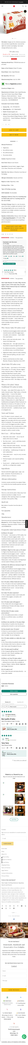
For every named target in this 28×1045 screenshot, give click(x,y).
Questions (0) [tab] (20, 702)
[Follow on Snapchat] (2, 908)
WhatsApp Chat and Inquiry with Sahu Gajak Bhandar (14, 228)
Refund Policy (5, 862)
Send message (14, 990)
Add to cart (14, 130)
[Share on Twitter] (7, 234)
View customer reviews (9, 263)
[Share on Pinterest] (10, 234)
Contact (14, 966)
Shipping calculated (14, 56)
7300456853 (21, 1)
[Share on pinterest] (26, 724)
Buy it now (14, 134)
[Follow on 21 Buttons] (14, 908)
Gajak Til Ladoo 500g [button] (12, 729)
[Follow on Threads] (14, 906)
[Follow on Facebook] (2, 906)
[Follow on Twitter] (6, 906)
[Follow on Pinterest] (18, 906)
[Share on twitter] (20, 724)
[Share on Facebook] (5, 234)
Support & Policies (6, 859)
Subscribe (7, 843)
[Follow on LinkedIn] (25, 906)
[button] (5, 237)
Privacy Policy (5, 876)
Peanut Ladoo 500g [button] (11, 754)
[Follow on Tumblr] (10, 908)
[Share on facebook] (17, 724)
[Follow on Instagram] (10, 906)
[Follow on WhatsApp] (6, 908)
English (13, 912)
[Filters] (6, 706)
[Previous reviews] (3, 272)
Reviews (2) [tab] (7, 702)
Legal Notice (4, 870)
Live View (13, 189)
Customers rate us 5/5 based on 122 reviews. (13, 1041)
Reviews (2, 861)
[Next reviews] (25, 272)
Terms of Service (5, 867)
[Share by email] (12, 234)
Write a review (14, 691)
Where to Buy (5, 857)
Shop (2, 851)
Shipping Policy (5, 865)
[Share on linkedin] (23, 724)
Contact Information (6, 873)
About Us (4, 854)
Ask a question (14, 694)
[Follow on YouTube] (21, 906)
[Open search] (3, 706)
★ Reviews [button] (26, 524)
